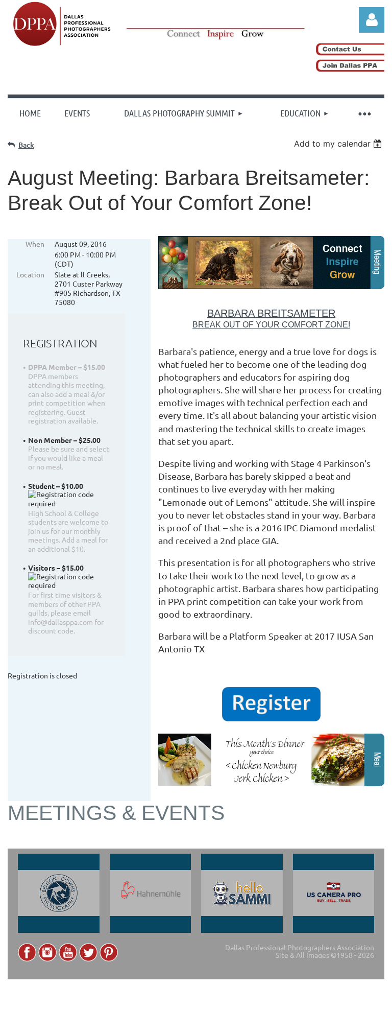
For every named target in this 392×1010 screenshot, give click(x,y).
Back (26, 145)
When (35, 243)
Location (30, 274)
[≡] (364, 113)
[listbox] (339, 143)
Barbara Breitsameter (271, 313)
